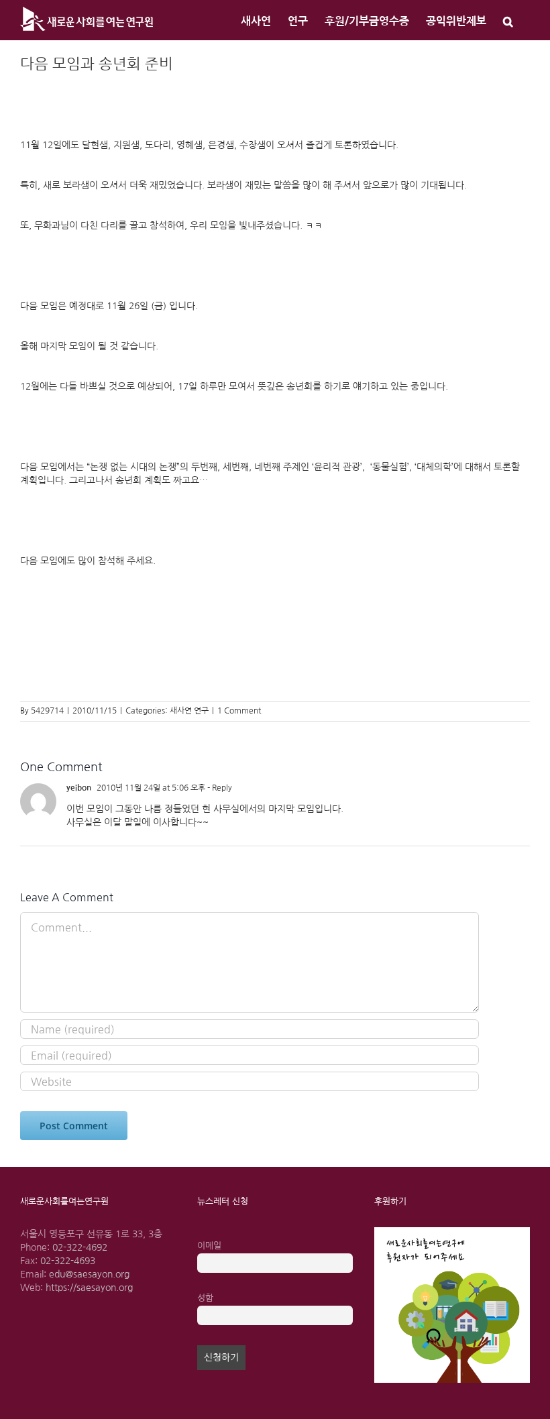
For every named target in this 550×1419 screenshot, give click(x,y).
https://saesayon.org (89, 1287)
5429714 (47, 711)
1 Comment (239, 711)
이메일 (209, 1245)
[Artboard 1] (452, 1232)
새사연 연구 (189, 711)
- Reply (218, 788)
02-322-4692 (79, 1247)
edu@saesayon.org (89, 1274)
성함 (205, 1298)
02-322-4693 (67, 1260)
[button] (508, 20)
